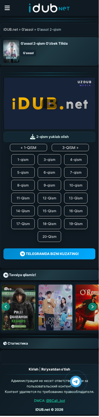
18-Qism (49, 224)
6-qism (49, 172)
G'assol (27, 29)
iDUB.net (10, 29)
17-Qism (23, 224)
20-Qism (49, 236)
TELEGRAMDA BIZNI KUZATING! (52, 254)
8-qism (23, 185)
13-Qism (76, 198)
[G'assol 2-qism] (11, 51)
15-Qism (49, 211)
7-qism (76, 172)
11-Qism (23, 198)
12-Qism (49, 198)
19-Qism (76, 224)
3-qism (49, 159)
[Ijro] (49, 103)
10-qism (75, 185)
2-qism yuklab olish (52, 136)
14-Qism (23, 211)
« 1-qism (28, 147)
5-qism (23, 172)
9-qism (49, 185)
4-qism (76, 159)
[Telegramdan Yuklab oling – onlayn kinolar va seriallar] (76, 381)
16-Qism (76, 211)
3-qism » (70, 147)
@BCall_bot (55, 400)
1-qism (22, 159)
